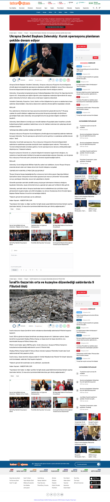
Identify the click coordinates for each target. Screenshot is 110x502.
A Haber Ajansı (12, 33)
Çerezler (55, 500)
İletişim (42, 500)
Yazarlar (77, 8)
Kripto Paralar (96, 470)
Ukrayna (18, 209)
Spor (46, 8)
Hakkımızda (37, 500)
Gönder (15, 270)
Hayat (65, 12)
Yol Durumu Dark (14, 480)
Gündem (30, 8)
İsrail (17, 376)
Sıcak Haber (67, 487)
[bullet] (32, 270)
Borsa (11, 470)
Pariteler (74, 470)
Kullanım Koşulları (65, 500)
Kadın (52, 8)
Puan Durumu (55, 470)
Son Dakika (12, 8)
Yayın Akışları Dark (29, 480)
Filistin (12, 376)
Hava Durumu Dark (14, 478)
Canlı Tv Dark (27, 478)
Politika (72, 12)
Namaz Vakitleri (21, 470)
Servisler (22, 8)
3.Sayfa (38, 12)
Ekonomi (38, 8)
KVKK (59, 500)
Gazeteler (86, 8)
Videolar (69, 8)
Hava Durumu (44, 470)
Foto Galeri (60, 8)
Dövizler (54, 480)
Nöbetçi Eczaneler (29, 483)
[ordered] (30, 270)
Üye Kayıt (76, 480)
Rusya (12, 209)
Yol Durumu (84, 470)
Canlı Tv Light (13, 483)
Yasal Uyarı (73, 500)
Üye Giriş (76, 478)
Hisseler (65, 470)
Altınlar (54, 478)
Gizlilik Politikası (49, 500)
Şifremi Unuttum (78, 483)
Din (55, 12)
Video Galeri (67, 480)
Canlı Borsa (41, 478)
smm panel (27, 487)
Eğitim (60, 12)
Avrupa (44, 12)
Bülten (50, 12)
